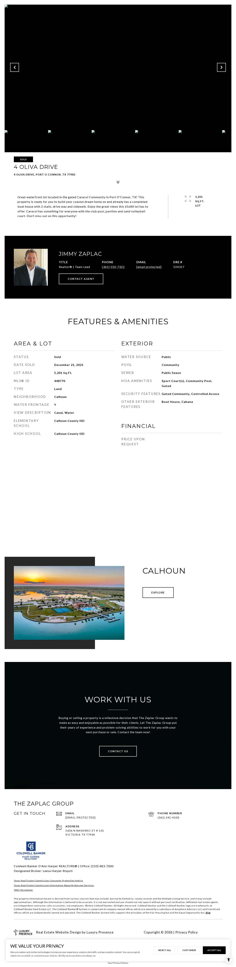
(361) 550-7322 (113, 267)
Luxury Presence (100, 932)
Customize (189, 950)
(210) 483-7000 (102, 866)
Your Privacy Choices (118, 962)
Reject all (164, 950)
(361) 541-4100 (168, 817)
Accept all (214, 950)
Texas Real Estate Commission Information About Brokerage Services (54, 885)
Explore (158, 592)
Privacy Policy (186, 932)
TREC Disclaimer (23, 890)
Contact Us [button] (118, 751)
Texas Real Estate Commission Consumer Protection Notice (48, 880)
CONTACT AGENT (81, 278)
